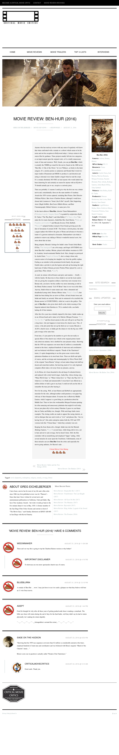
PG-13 (106, 164)
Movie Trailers (58, 52)
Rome (54, 513)
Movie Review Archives (43, 3)
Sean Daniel (102, 202)
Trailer (106, 244)
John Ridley (104, 190)
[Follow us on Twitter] (106, 3)
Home (13, 52)
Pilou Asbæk (102, 182)
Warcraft (49, 234)
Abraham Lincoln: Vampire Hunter (48, 223)
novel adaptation (17, 513)
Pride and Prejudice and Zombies (53, 231)
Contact (29, 3)
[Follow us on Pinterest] (115, 3)
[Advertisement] (79, 28)
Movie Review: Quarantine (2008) (100, 347)
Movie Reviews (34, 52)
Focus (51, 462)
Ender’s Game (51, 310)
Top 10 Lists (80, 52)
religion (36, 513)
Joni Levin (104, 199)
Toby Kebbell (106, 187)
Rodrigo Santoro (98, 185)
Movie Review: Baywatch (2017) (65, 540)
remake (42, 513)
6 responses (55, 127)
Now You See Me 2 (49, 337)
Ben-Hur (104, 233)
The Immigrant (50, 259)
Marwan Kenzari (104, 176)
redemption (28, 513)
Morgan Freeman (98, 179)
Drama (108, 158)
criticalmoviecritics (34, 701)
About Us (14, 751)
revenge (49, 513)
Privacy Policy (6, 751)
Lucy (51, 285)
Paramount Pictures (104, 211)
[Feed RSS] (97, 3)
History (94, 161)
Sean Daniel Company (99, 214)
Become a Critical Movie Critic (12, 3)
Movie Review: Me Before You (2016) (102, 369)
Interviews (104, 52)
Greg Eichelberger (21, 127)
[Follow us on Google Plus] (111, 3)
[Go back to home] (20, 17)
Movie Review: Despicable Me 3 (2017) (67, 526)
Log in (115, 751)
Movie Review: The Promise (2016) (66, 549)
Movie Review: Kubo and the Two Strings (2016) (49, 501)
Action (102, 158)
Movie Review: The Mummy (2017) (66, 537)
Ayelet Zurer (104, 173)
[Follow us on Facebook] (101, 3)
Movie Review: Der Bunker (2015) (69, 504)
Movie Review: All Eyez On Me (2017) (67, 534)
